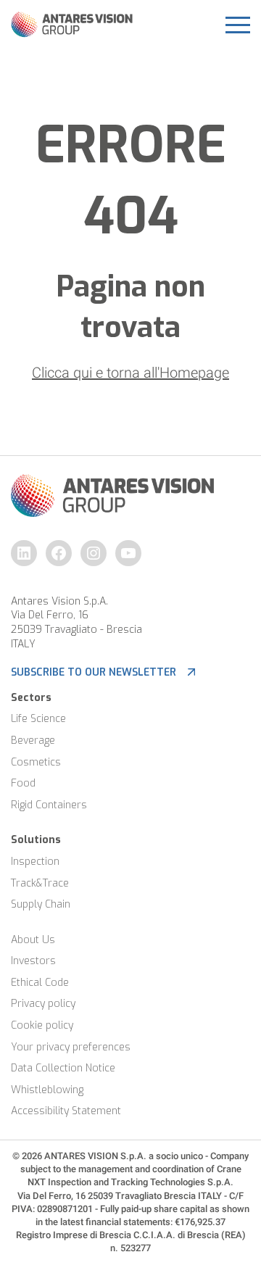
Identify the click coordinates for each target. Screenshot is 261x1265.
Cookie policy (42, 1025)
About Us (33, 940)
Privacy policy (43, 1004)
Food (23, 783)
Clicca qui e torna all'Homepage (130, 372)
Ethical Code (40, 983)
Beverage (33, 740)
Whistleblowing (47, 1090)
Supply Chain (40, 904)
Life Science (38, 719)
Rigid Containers (49, 805)
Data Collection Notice (63, 1068)
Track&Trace (40, 883)
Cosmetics (36, 762)
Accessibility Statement (66, 1111)
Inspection (35, 861)
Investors (33, 961)
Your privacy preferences (70, 1047)
